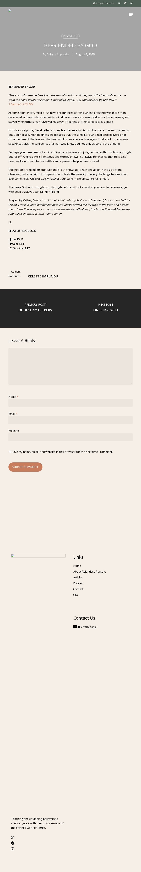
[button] (131, 14)
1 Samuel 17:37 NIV (20, 104)
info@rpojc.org (87, 627)
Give (76, 595)
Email (13, 414)
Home (77, 566)
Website (13, 431)
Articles (78, 577)
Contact (78, 589)
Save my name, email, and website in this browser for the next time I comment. (62, 452)
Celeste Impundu (58, 54)
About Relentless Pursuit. (89, 571)
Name (13, 397)
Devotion (70, 36)
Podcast (78, 583)
